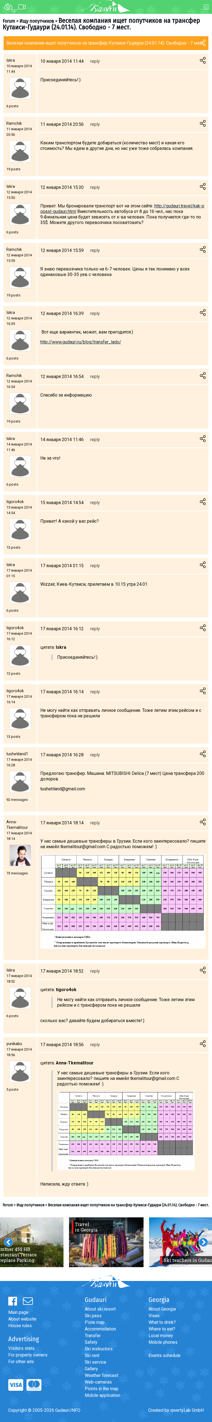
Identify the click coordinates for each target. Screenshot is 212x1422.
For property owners (27, 1355)
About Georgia (162, 1309)
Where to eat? (162, 1329)
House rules (20, 1325)
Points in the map (101, 1388)
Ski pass (93, 1315)
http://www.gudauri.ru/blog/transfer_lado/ (80, 342)
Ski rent (92, 1355)
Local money (161, 1335)
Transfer (93, 1335)
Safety (91, 1342)
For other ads (21, 1361)
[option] (106, 1242)
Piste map (95, 1322)
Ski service (95, 1362)
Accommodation (100, 1329)
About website (22, 1319)
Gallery (91, 1368)
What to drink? (162, 1322)
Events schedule (165, 1355)
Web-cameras (98, 1382)
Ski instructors (99, 1348)
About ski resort (100, 1309)
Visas (154, 1315)
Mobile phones (163, 1342)
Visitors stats (21, 1348)
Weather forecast (101, 1375)
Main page (18, 1312)
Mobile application (102, 1395)
